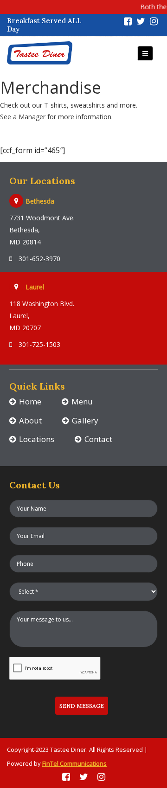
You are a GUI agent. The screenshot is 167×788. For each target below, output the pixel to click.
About (30, 420)
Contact (98, 439)
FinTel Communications (74, 763)
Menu (82, 401)
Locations (36, 439)
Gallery (85, 420)
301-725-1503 (38, 344)
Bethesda (40, 201)
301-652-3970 (38, 258)
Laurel (35, 286)
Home (30, 401)
